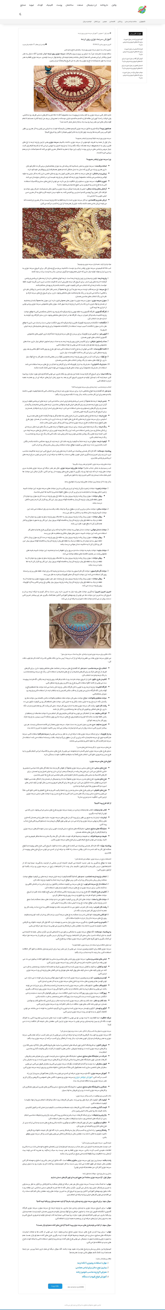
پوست (59, 5)
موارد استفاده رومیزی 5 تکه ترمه (92, 1262)
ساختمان (69, 5)
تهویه (31, 5)
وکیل (114, 5)
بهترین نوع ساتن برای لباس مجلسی (91, 1267)
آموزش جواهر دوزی (84, 1077)
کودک (40, 5)
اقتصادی (112, 21)
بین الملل (97, 21)
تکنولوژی (142, 21)
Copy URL (55, 1286)
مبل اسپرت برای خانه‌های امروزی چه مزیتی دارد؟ (133, 42)
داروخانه (104, 5)
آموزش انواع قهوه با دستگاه (94, 1276)
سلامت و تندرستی (131, 21)
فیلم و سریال (87, 21)
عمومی (105, 21)
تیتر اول (107, 33)
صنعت (80, 5)
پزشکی (120, 21)
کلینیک (49, 5)
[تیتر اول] (142, 9)
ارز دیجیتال (91, 5)
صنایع (23, 5)
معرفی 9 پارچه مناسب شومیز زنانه (91, 1272)
